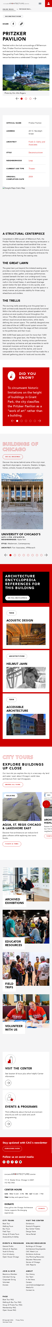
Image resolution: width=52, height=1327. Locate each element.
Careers (29, 1282)
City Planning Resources (35, 1257)
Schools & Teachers (10, 1249)
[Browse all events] (8, 1124)
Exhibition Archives (33, 1254)
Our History (30, 1274)
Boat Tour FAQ (8, 1299)
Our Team (29, 1277)
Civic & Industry (8, 1254)
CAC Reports (31, 1265)
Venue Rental (31, 1234)
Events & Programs (33, 1226)
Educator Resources (33, 1259)
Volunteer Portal (7, 1322)
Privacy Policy (20, 1320)
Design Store (31, 1231)
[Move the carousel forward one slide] (34, 98)
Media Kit (29, 1287)
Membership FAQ (9, 1307)
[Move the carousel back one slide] (17, 98)
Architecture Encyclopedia (35, 1249)
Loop (31, 160)
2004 (31, 177)
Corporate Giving (9, 1279)
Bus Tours (6, 1229)
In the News (30, 1279)
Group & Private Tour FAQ (12, 1305)
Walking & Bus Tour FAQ (12, 1302)
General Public (8, 1246)
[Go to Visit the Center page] (8, 1083)
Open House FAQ (9, 1310)
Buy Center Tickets (33, 1229)
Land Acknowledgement (35, 1285)
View (6, 1197)
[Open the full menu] (40, 3)
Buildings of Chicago (34, 1246)
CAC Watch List (32, 1251)
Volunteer (6, 1282)
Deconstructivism (36, 152)
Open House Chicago (11, 1257)
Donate (5, 1285)
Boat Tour (6, 1223)
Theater (32, 169)
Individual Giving (9, 1277)
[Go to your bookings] (48, 3)
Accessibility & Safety (11, 1237)
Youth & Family (8, 1251)
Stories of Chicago (33, 1262)
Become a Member (10, 1274)
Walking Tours (8, 1226)
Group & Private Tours (11, 1234)
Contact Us (30, 1290)
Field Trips (6, 1231)
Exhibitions (30, 1223)
